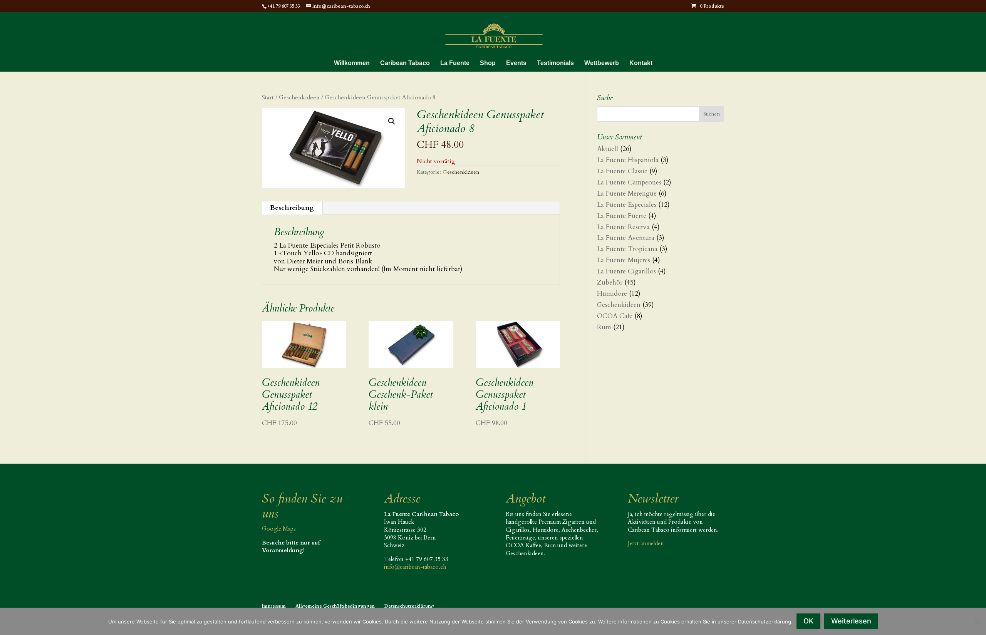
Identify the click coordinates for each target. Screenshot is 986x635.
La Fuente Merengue (627, 193)
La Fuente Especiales (626, 204)
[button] (392, 121)
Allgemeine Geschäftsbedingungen (335, 606)
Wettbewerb (601, 63)
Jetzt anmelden (646, 543)
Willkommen (352, 63)
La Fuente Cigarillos (626, 271)
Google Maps (279, 529)
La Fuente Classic (622, 171)
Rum (604, 327)
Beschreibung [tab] (292, 207)
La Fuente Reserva (623, 227)
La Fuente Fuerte (621, 215)
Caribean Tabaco (405, 63)
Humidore (612, 293)
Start (268, 98)
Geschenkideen (299, 98)
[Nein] (976, 621)
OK (808, 621)
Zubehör (609, 282)
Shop (488, 63)
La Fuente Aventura (625, 237)
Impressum (274, 606)
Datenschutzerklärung (409, 606)
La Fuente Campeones (629, 182)
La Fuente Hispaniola (628, 160)
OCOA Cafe (614, 316)
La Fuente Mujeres (623, 260)
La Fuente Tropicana (627, 249)
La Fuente (455, 63)
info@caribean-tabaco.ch (415, 567)
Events (516, 63)
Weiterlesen (851, 621)
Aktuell (607, 148)
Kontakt (640, 63)
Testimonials (555, 63)
